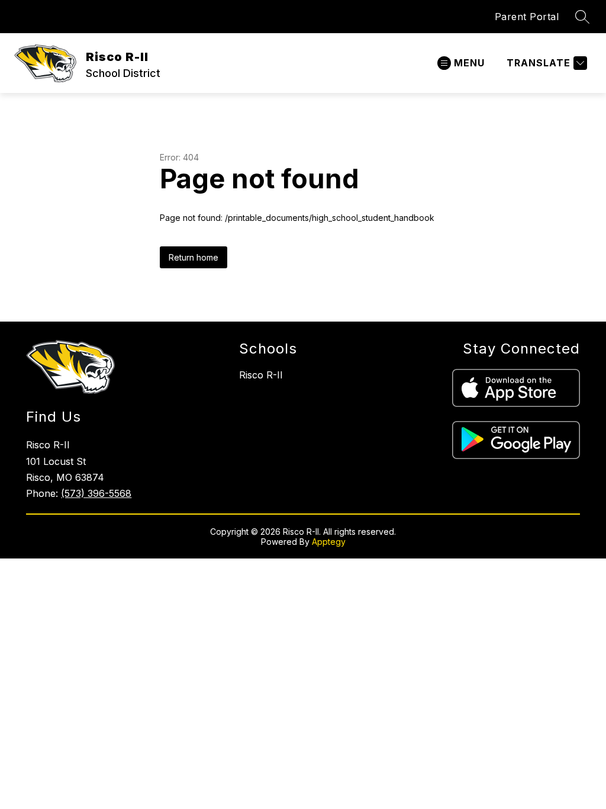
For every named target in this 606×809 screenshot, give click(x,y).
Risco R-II (261, 375)
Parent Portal (527, 17)
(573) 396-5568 (96, 493)
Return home (193, 257)
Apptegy (329, 542)
